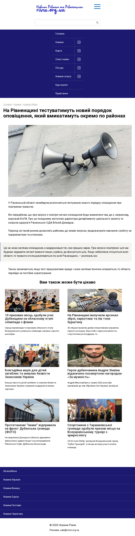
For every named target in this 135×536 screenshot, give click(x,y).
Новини (59, 42)
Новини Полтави (12, 505)
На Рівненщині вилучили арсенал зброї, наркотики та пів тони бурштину (93, 318)
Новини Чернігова (13, 514)
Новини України (11, 479)
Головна (59, 33)
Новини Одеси (11, 496)
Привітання (61, 93)
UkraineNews (10, 471)
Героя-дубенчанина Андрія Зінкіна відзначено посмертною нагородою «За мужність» (95, 373)
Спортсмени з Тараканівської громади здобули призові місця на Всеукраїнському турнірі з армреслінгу (94, 430)
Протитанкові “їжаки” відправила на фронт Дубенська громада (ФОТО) (30, 428)
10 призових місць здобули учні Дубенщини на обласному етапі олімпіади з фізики (29, 318)
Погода (59, 68)
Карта (58, 50)
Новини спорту (63, 76)
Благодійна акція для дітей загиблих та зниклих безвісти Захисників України (27, 373)
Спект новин (62, 59)
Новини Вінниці (11, 488)
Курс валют (61, 85)
